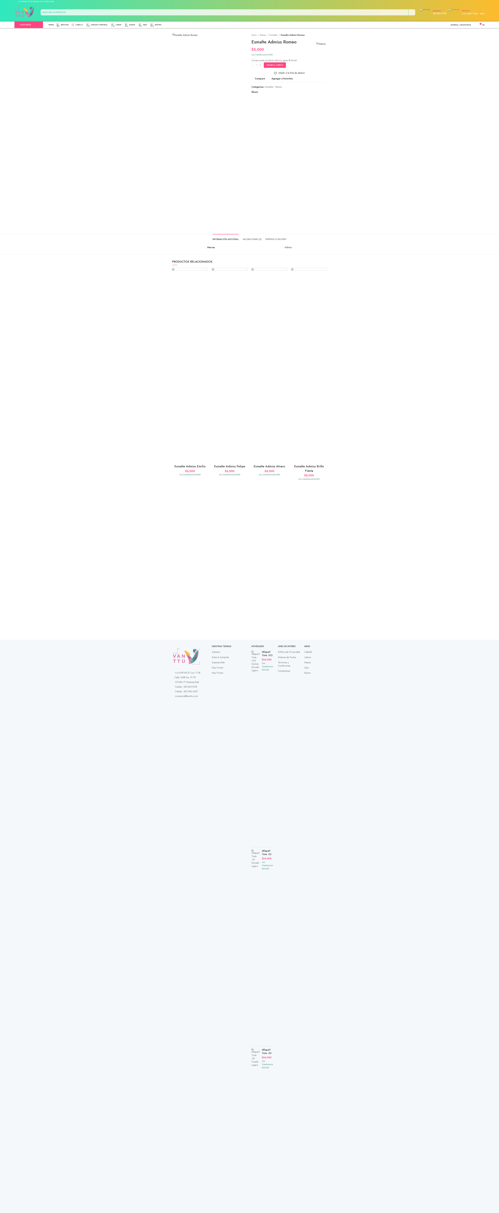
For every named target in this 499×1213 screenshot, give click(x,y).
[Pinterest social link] (473, 1)
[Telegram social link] (479, 1)
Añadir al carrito (274, 65)
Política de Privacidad (289, 652)
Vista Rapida (206, 284)
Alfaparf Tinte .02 (266, 1051)
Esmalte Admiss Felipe (229, 466)
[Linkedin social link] (476, 1)
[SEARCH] (411, 12)
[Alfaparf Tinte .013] (255, 747)
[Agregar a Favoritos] (206, 272)
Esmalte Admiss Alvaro (269, 466)
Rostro (307, 673)
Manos (263, 35)
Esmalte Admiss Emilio (190, 466)
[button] (206, 278)
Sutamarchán (218, 662)
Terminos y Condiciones (284, 664)
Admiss (288, 247)
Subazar (216, 652)
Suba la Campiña (220, 657)
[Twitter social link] (470, 1)
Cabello (308, 652)
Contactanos (284, 671)
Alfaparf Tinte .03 (266, 852)
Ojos (306, 667)
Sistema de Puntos (287, 657)
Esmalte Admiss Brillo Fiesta (309, 468)
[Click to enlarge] (177, 223)
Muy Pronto (217, 667)
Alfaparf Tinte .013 (267, 653)
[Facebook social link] (467, 1)
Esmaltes (273, 35)
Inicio (254, 35)
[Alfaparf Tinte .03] (255, 946)
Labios (307, 657)
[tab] (225, 238)
